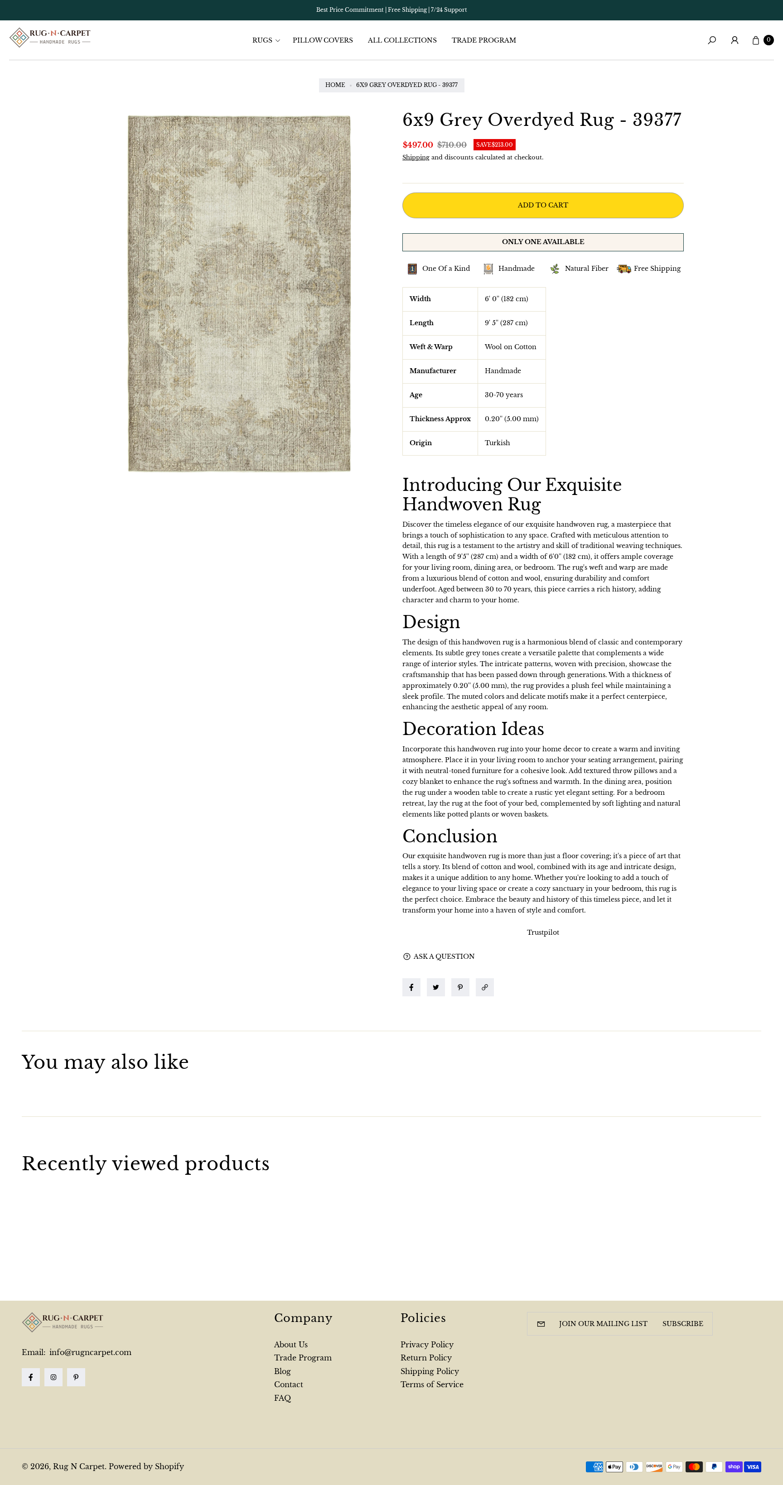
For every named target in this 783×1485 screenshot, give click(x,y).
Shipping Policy (430, 1371)
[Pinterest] (76, 1377)
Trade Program (303, 1357)
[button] (269, 40)
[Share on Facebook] (411, 987)
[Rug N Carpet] (50, 37)
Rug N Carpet (79, 1466)
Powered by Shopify (146, 1466)
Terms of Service (432, 1384)
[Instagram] (53, 1377)
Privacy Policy (427, 1344)
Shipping (416, 157)
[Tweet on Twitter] (436, 987)
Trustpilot (543, 932)
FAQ (282, 1398)
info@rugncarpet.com (89, 1352)
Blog (282, 1371)
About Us (291, 1344)
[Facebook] (31, 1377)
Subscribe (682, 1324)
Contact (288, 1384)
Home (335, 85)
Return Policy (426, 1357)
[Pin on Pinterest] (460, 987)
